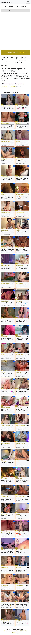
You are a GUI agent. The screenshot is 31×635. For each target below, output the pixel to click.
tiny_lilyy (3, 319)
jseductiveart (19, 159)
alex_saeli (4, 390)
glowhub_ (19, 567)
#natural (17, 83)
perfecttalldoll (5, 407)
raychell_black (5, 212)
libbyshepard (5, 621)
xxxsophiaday (5, 176)
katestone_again (5, 141)
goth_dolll (19, 336)
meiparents (4, 567)
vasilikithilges (19, 176)
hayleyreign (19, 265)
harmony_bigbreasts (20, 443)
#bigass (21, 83)
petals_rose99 (20, 105)
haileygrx (18, 123)
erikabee (18, 372)
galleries (13, 86)
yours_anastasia (5, 443)
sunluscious (4, 336)
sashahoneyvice (5, 283)
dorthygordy (5, 230)
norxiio (3, 549)
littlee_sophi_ (19, 549)
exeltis (18, 514)
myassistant (4, 585)
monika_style (19, 319)
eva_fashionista (20, 248)
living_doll (19, 478)
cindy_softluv (5, 159)
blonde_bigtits (20, 354)
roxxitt (3, 354)
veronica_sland (20, 212)
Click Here (4, 86)
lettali (17, 603)
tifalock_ (3, 194)
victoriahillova (5, 301)
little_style (4, 461)
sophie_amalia (20, 194)
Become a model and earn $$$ (13, 631)
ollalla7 (18, 230)
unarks (3, 603)
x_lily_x (3, 372)
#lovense (6, 83)
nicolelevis (19, 621)
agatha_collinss (20, 496)
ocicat (17, 461)
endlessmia (19, 301)
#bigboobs (11, 83)
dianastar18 (4, 496)
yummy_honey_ (5, 532)
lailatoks (18, 390)
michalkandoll (20, 532)
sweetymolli (19, 585)
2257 (17, 632)
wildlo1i (18, 141)
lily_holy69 (19, 407)
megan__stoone (5, 105)
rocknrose (4, 478)
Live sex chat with (15, 52)
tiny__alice (4, 514)
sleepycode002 (20, 425)
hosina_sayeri (19, 283)
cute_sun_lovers (5, 425)
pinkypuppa (4, 248)
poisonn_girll (5, 123)
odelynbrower (5, 265)
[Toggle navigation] (28, 2)
